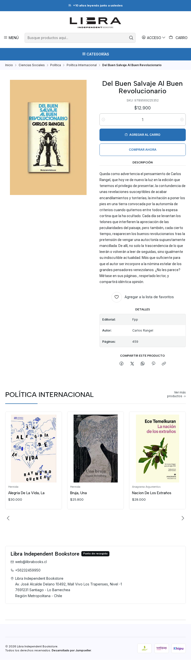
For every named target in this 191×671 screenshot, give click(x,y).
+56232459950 (28, 570)
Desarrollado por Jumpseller (71, 650)
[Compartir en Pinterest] (153, 364)
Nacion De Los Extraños (151, 493)
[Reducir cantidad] (103, 120)
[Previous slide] (9, 518)
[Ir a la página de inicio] (95, 22)
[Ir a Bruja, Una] (95, 448)
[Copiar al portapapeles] (163, 364)
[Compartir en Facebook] (121, 364)
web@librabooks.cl (31, 562)
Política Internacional (82, 65)
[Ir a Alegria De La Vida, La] (33, 448)
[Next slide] (182, 518)
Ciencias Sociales (32, 65)
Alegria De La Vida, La (26, 493)
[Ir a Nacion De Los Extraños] (157, 448)
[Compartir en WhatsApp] (142, 364)
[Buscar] (131, 38)
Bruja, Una (78, 493)
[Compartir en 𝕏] (132, 364)
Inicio (9, 65)
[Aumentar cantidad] (182, 120)
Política (55, 65)
